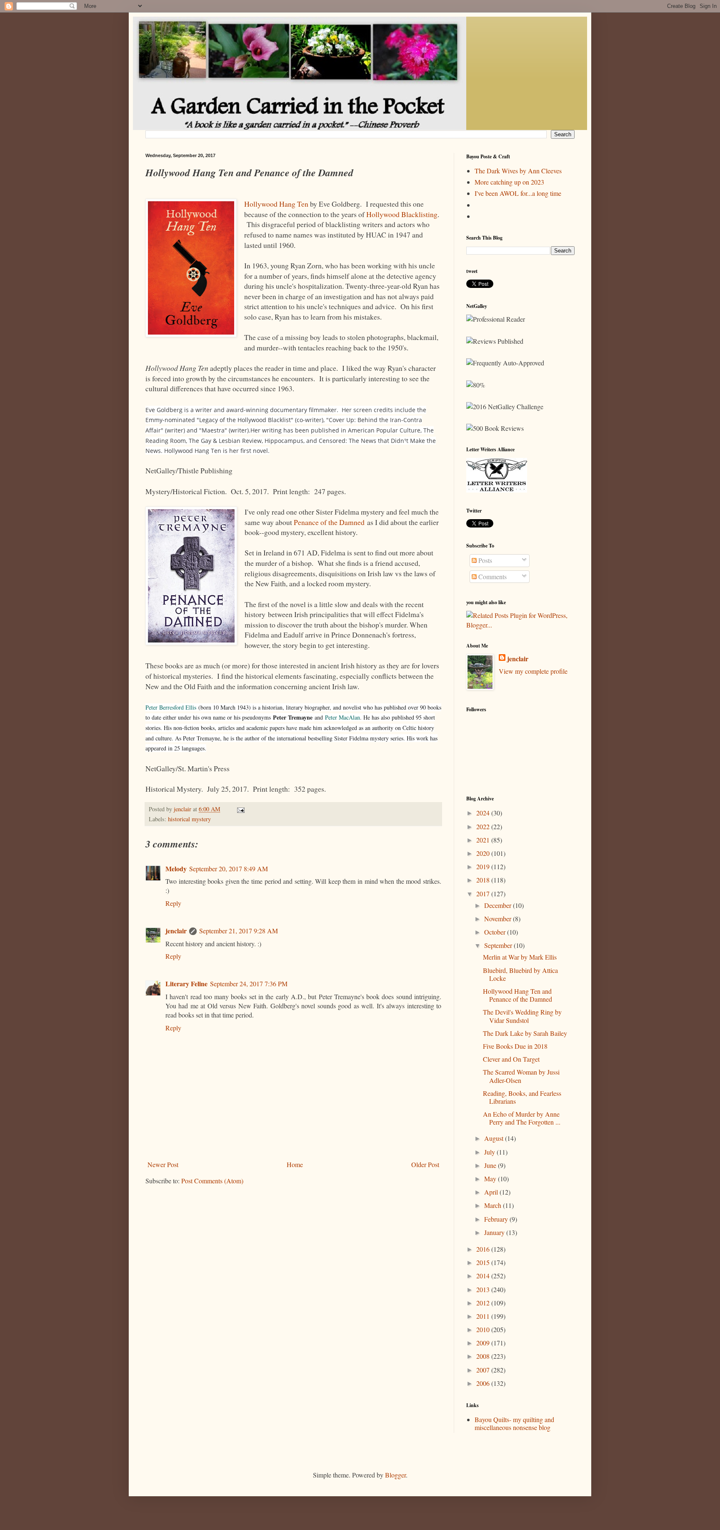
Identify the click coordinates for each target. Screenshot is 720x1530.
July (490, 1152)
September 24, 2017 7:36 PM (249, 983)
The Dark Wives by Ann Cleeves (518, 170)
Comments (492, 576)
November (498, 918)
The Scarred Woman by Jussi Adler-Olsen (521, 1076)
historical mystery (189, 819)
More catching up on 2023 (509, 182)
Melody (176, 868)
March (493, 1205)
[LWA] (496, 489)
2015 (483, 1262)
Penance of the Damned (329, 522)
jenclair (176, 930)
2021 (483, 839)
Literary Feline (186, 983)
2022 (483, 826)
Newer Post (163, 1164)
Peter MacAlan (342, 717)
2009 (483, 1342)
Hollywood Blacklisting (402, 214)
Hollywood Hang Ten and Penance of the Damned (517, 995)
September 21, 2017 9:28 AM (238, 930)
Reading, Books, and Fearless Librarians (522, 1097)
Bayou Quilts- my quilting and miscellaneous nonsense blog (514, 1423)
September (499, 945)
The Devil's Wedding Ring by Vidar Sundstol (522, 1016)
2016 (483, 1249)
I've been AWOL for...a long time (518, 193)
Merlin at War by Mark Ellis (520, 956)
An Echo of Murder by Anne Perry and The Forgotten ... (521, 1118)
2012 (483, 1302)
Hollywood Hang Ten (276, 204)
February (497, 1219)
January (495, 1232)
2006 (483, 1383)
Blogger (395, 1474)
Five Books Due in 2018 (515, 1046)
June (491, 1165)
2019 (483, 866)
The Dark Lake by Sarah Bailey (525, 1033)
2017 (483, 893)
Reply (173, 903)
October (495, 932)
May (491, 1178)
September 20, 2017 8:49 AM (228, 868)
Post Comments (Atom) (212, 1180)
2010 (483, 1329)
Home (295, 1164)
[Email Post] (240, 809)
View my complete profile (533, 671)
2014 (483, 1275)
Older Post (425, 1164)
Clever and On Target (511, 1059)
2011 (483, 1316)
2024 (483, 812)
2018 (483, 879)
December (498, 905)
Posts (484, 560)
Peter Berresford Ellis (170, 707)
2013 (483, 1289)
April (492, 1192)
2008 (483, 1356)
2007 (483, 1369)
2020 (483, 853)
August (494, 1138)
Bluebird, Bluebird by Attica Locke (520, 974)
